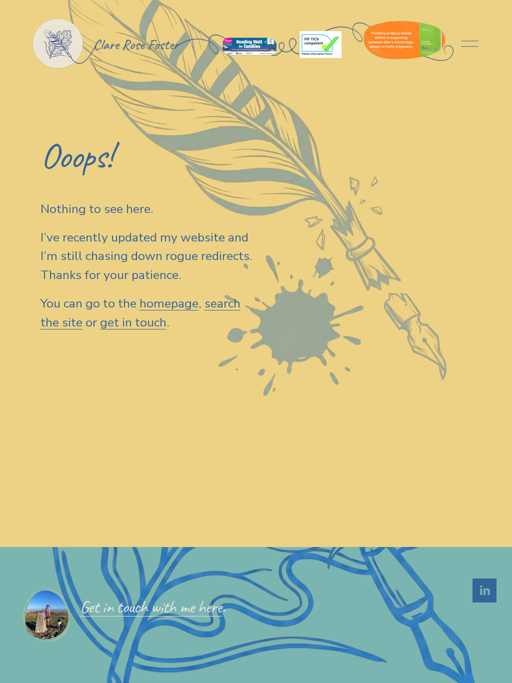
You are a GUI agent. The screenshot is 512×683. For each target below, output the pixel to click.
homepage (169, 303)
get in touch (133, 322)
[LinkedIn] (484, 590)
